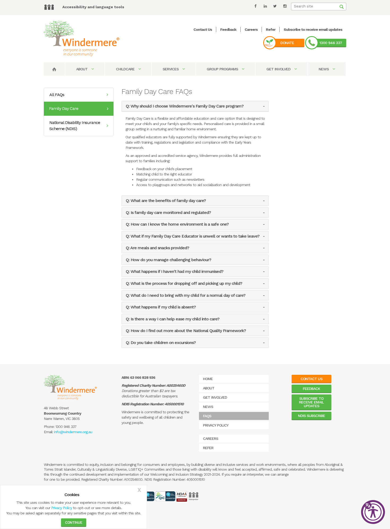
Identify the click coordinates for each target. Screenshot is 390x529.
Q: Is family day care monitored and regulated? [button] (168, 212)
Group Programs (223, 69)
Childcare (126, 69)
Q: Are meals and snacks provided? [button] (157, 248)
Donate (287, 43)
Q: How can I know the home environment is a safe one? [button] (177, 224)
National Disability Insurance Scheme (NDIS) (74, 125)
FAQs (207, 416)
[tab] (195, 106)
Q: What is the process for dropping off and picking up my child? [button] (184, 283)
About (82, 69)
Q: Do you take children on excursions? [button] (161, 342)
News (324, 69)
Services (171, 69)
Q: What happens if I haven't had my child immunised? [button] (174, 271)
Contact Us (202, 29)
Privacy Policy (61, 508)
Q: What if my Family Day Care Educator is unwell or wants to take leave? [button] (192, 236)
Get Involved (279, 69)
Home (208, 379)
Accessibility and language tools (93, 7)
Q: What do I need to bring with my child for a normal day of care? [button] (185, 295)
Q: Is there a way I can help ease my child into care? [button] (172, 319)
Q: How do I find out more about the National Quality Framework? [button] (186, 330)
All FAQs (56, 94)
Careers (251, 29)
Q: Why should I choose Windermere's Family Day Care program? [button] (185, 106)
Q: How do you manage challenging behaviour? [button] (168, 259)
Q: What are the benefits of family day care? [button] (166, 200)
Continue (73, 522)
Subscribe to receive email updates (313, 29)
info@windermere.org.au (73, 432)
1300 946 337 (330, 43)
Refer (270, 29)
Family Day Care (63, 108)
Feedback (228, 29)
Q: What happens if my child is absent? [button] (161, 307)
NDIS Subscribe (311, 416)
